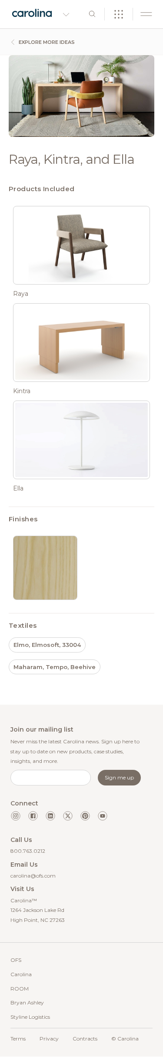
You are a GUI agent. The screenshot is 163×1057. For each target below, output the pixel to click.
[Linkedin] (50, 816)
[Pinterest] (85, 816)
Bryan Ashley (27, 1002)
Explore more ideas (46, 42)
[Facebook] (33, 816)
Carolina (21, 974)
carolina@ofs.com (33, 875)
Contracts (85, 1038)
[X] (68, 816)
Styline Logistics (30, 1017)
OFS (15, 960)
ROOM (19, 988)
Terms (18, 1038)
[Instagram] (15, 816)
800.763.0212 (27, 851)
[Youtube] (102, 816)
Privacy (49, 1038)
